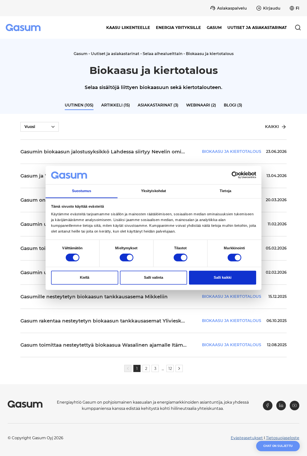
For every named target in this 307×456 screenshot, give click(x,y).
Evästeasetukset (247, 438)
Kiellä (84, 277)
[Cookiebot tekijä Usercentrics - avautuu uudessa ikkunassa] (235, 175)
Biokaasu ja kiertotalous (210, 53)
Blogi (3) (233, 105)
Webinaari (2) (201, 105)
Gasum (81, 53)
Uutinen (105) (79, 105)
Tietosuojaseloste (282, 438)
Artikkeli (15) (115, 105)
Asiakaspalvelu (232, 8)
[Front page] (23, 27)
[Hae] (298, 27)
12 (170, 368)
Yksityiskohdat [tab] (153, 191)
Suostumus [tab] (81, 191)
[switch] (126, 257)
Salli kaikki (222, 277)
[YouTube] (294, 405)
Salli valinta (153, 277)
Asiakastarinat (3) (158, 105)
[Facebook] (267, 405)
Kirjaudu (271, 8)
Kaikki (272, 126)
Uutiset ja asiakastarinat (257, 27)
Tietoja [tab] (225, 191)
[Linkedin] (281, 405)
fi (297, 8)
